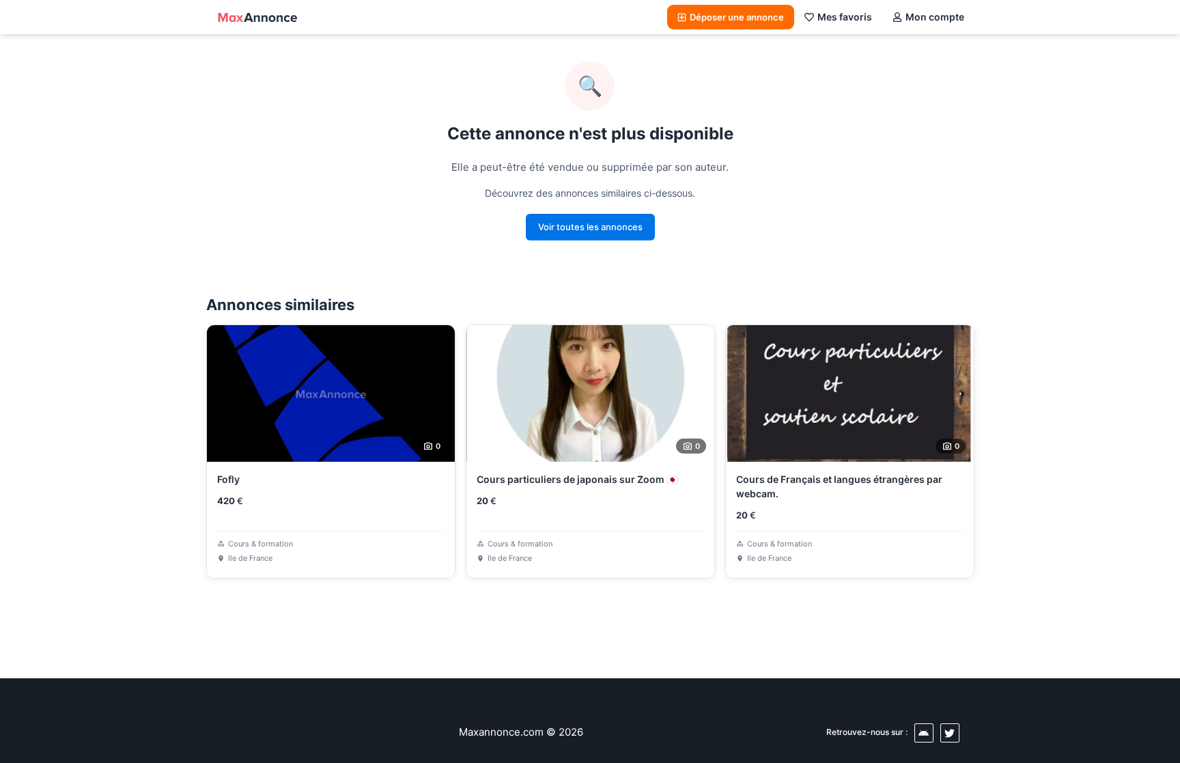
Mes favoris (844, 17)
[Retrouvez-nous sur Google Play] (923, 733)
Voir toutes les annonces (590, 226)
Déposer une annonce (737, 17)
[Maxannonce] (257, 17)
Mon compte (934, 17)
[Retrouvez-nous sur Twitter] (949, 733)
